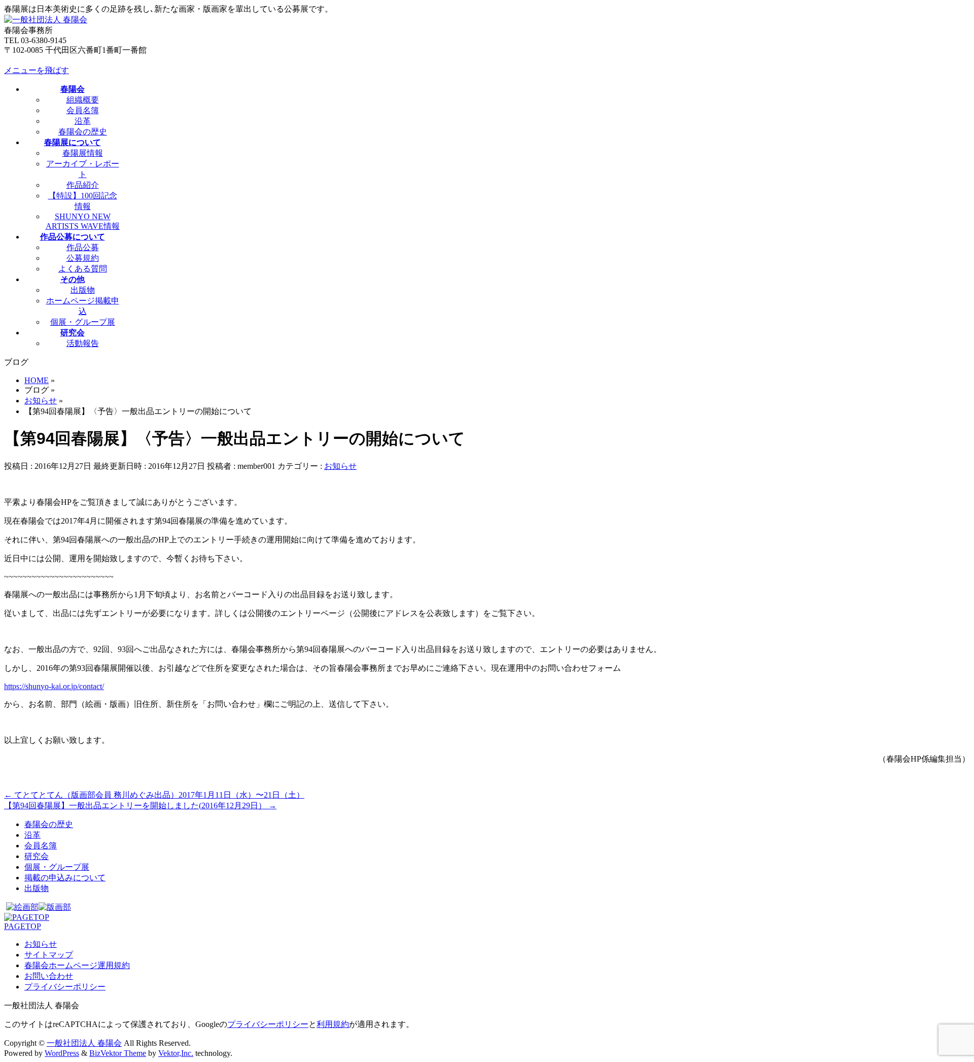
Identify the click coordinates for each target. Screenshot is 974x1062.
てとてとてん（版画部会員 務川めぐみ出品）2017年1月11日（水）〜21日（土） (154, 795)
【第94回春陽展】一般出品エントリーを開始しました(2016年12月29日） (140, 805)
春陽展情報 (82, 153)
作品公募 (82, 247)
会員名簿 (82, 110)
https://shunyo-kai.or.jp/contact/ (54, 686)
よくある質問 (82, 268)
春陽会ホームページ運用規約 (77, 965)
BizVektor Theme (117, 1053)
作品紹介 (82, 185)
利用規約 (333, 1024)
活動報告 (82, 343)
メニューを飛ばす (36, 70)
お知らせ (340, 466)
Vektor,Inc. (175, 1053)
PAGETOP (22, 926)
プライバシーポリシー (65, 986)
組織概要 (82, 99)
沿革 (83, 121)
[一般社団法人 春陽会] (45, 19)
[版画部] (55, 907)
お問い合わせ (48, 976)
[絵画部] (22, 907)
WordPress (62, 1053)
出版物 (83, 290)
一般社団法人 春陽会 (84, 1043)
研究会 (36, 856)
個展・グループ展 (82, 322)
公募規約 (82, 258)
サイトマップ (48, 954)
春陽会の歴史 (82, 131)
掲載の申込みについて (65, 877)
